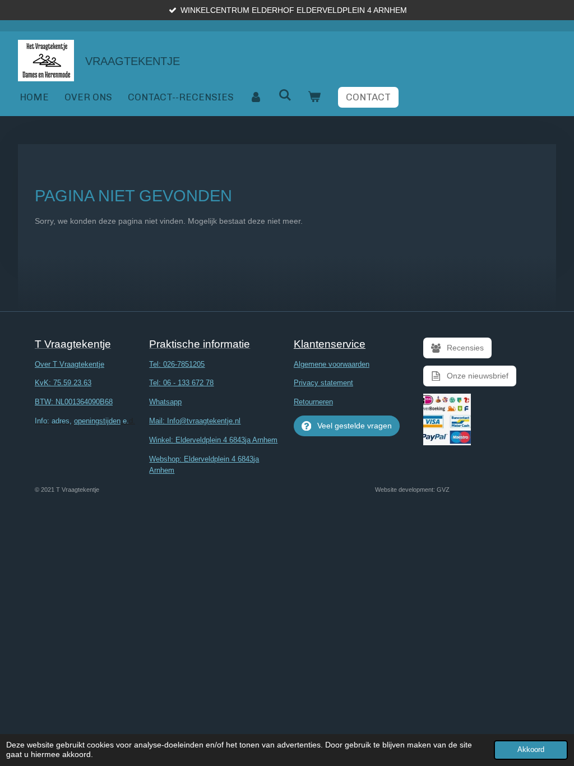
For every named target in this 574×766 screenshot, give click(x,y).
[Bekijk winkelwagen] (314, 97)
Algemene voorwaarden (331, 364)
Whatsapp (165, 402)
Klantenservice (329, 344)
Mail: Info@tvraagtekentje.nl (194, 421)
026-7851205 (184, 364)
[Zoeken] (285, 95)
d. (85, 421)
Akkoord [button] (530, 750)
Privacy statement (323, 383)
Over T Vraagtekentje (69, 364)
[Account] (256, 97)
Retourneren (313, 402)
